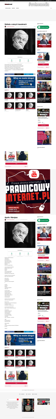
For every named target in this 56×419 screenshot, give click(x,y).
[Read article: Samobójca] (9, 95)
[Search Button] (18, 399)
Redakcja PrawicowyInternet (10, 26)
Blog (38, 82)
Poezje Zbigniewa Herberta (23, 26)
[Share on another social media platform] (34, 74)
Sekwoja (16, 99)
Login (50, 0)
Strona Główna (8, 8)
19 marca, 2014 (7, 358)
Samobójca (6, 99)
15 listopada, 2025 (40, 79)
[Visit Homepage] (8, 4)
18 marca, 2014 (18, 26)
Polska (5, 0)
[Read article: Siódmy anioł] (30, 95)
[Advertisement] (28, 15)
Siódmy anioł (28, 99)
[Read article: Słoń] (9, 105)
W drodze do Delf (17, 109)
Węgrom (27, 109)
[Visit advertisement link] (39, 4)
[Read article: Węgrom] (30, 105)
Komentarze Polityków (10, 0)
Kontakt (17, 8)
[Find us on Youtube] (48, 0)
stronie (14, 408)
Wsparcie (13, 8)
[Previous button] (22, 405)
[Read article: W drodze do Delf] (20, 105)
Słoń (5, 109)
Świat (7, 0)
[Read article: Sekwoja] (20, 95)
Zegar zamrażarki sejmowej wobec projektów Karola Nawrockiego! (28, 407)
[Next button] (33, 405)
